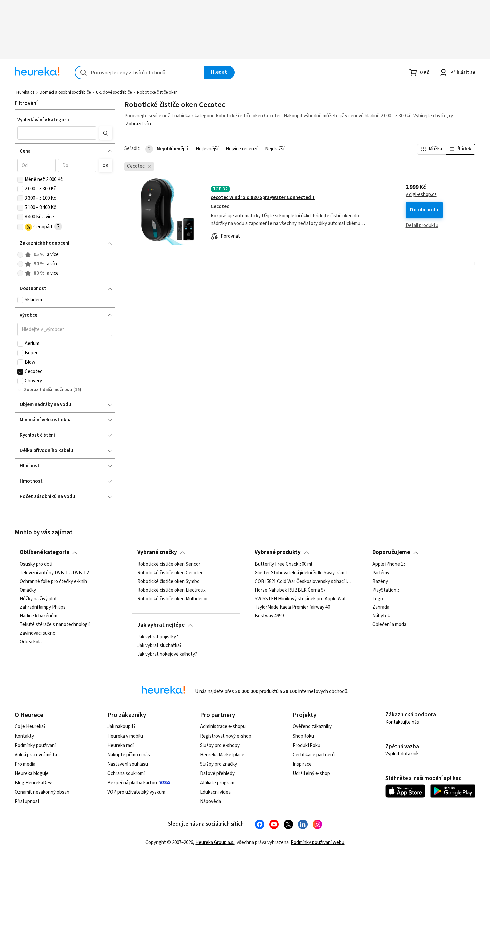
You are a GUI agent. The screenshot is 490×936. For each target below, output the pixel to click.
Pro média (25, 764)
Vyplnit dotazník (402, 753)
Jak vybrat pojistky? (157, 637)
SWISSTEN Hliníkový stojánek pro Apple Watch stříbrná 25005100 (304, 598)
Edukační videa (215, 792)
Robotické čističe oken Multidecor (172, 598)
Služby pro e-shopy (220, 745)
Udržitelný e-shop (311, 773)
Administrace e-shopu (223, 726)
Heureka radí (120, 745)
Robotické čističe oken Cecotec (170, 572)
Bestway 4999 (269, 616)
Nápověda (210, 801)
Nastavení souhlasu (127, 764)
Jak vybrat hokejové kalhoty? (167, 654)
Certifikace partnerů (314, 754)
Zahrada (380, 607)
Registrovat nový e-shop (225, 736)
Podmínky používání (35, 745)
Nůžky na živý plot (38, 598)
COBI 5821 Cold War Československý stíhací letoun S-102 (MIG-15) (304, 581)
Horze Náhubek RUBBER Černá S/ (290, 590)
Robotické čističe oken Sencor (168, 564)
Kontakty (24, 736)
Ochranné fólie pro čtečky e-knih (53, 581)
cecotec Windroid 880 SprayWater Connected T (263, 197)
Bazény (380, 581)
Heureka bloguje (32, 773)
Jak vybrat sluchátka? (159, 645)
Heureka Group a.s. (214, 842)
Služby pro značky (218, 764)
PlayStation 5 (386, 590)
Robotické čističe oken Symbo (168, 581)
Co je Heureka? (30, 726)
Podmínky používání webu (317, 842)
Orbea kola (31, 641)
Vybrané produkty (278, 552)
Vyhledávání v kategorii (43, 119)
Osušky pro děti (36, 564)
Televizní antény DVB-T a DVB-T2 (54, 572)
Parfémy (380, 572)
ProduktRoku (306, 745)
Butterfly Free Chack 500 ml (283, 564)
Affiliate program (217, 782)
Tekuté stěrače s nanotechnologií (55, 624)
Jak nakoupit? (121, 726)
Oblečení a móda (389, 624)
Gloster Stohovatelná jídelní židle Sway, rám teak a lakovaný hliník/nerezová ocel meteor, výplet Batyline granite (304, 572)
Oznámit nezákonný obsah (42, 792)
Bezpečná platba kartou (132, 782)
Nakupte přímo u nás (128, 754)
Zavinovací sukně (37, 633)
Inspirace (302, 764)
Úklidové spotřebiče (114, 92)
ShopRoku (303, 736)
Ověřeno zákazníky (312, 726)
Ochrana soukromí (126, 773)
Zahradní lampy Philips (43, 607)
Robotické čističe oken (157, 92)
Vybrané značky (157, 552)
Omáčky (28, 590)
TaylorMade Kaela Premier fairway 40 (292, 607)
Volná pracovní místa (36, 754)
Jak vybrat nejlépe (161, 625)
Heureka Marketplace (222, 754)
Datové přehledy (217, 773)
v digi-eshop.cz (421, 194)
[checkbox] (20, 180)
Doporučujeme (391, 552)
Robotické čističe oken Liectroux (171, 590)
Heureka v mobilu (125, 736)
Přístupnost (27, 801)
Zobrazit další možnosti (48, 390)
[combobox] (140, 72)
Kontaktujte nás (402, 722)
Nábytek (381, 616)
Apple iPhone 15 (389, 564)
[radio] (20, 255)
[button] (57, 133)
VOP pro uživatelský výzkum (136, 792)
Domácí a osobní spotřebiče (65, 92)
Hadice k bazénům (38, 616)
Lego (377, 598)
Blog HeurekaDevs (34, 782)
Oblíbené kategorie (44, 552)
